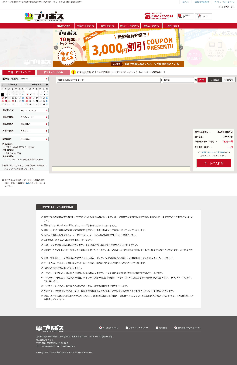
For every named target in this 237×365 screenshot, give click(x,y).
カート (203, 15)
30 (13, 104)
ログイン (185, 2)
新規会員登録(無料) (202, 2)
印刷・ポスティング (19, 72)
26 (23, 101)
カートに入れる (213, 163)
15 (9, 98)
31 (47, 104)
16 (13, 98)
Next (181, 47)
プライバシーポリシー (138, 327)
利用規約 (163, 327)
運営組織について (110, 327)
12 (23, 95)
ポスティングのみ (53, 72)
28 (6, 104)
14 (6, 98)
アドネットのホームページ (224, 2)
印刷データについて (85, 26)
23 (13, 101)
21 (6, 101)
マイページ (184, 16)
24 (16, 101)
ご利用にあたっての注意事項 (212, 152)
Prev (56, 47)
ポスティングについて (129, 26)
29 (9, 104)
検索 (201, 80)
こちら (27, 183)
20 (3, 101)
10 (16, 95)
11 (20, 95)
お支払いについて (151, 26)
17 (16, 98)
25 (20, 101)
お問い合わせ (173, 26)
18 (20, 98)
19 (23, 98)
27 (3, 104)
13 (3, 98)
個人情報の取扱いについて (189, 327)
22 (9, 101)
